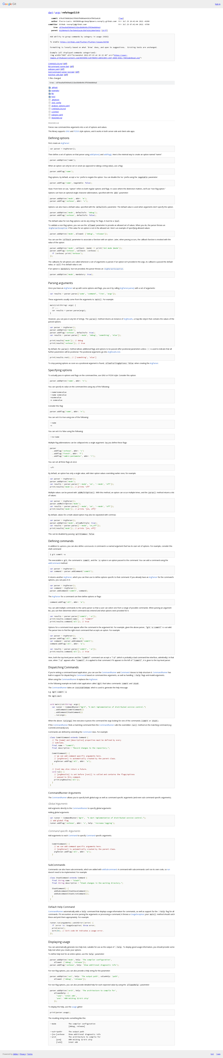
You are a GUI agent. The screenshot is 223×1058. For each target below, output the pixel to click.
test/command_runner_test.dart (61, 72)
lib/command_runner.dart (58, 66)
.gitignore (55, 99)
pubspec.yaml (54, 69)
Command (125, 672)
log (121, 18)
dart (50, 12)
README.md (56, 118)
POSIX (76, 131)
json (218, 1054)
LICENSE (55, 112)
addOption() (95, 154)
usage (74, 1007)
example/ (55, 90)
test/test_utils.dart (55, 74)
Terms (30, 1054)
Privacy (23, 1054)
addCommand (54, 563)
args (57, 12)
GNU (68, 131)
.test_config (56, 102)
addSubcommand (109, 869)
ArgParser (65, 143)
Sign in (217, 4)
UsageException (137, 914)
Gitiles (15, 1054)
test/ (53, 96)
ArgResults (128, 319)
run (168, 869)
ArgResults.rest (114, 352)
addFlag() (108, 154)
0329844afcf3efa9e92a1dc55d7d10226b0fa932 (79, 30)
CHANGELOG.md (55, 63)
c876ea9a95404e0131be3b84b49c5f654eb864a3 (79, 27)
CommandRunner (109, 672)
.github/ (54, 87)
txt (212, 1054)
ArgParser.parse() (127, 288)
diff (104, 30)
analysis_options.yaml (60, 106)
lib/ (52, 93)
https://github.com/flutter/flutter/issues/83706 (84, 42)
